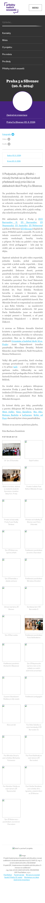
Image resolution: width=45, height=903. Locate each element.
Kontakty (6, 33)
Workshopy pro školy (31, 877)
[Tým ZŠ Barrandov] (11, 624)
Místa (5, 40)
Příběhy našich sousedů (13, 68)
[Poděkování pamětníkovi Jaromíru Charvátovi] (34, 539)
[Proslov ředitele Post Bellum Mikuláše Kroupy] (34, 475)
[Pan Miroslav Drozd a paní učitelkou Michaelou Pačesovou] (11, 744)
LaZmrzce (27, 415)
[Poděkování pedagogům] (34, 685)
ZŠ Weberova (35, 225)
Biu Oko (38, 411)
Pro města (7, 54)
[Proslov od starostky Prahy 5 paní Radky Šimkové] (11, 508)
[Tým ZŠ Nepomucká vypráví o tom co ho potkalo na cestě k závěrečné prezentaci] (34, 652)
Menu (35, 7)
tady (15, 366)
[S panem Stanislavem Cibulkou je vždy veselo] (11, 685)
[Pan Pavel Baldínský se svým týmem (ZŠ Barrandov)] (34, 744)
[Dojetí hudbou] (34, 449)
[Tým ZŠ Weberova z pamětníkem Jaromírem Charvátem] (11, 808)
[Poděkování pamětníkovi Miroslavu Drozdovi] (34, 567)
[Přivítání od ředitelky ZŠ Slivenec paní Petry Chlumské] (34, 508)
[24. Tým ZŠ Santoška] (11, 449)
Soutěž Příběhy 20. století (13, 877)
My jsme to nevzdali (33, 875)
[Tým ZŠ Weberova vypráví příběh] (11, 539)
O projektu (7, 47)
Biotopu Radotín (10, 415)
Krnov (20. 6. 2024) (14, 161)
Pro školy (6, 61)
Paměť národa (19, 875)
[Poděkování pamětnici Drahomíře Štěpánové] (11, 652)
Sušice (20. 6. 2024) (14, 155)
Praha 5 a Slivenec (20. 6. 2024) (20, 122)
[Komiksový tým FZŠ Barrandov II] (34, 596)
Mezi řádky (8, 411)
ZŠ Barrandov (29, 222)
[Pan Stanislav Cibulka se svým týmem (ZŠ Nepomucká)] (11, 775)
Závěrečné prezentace (16, 115)
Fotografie (6, 134)
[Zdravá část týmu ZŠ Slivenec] (11, 596)
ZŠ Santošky (21, 225)
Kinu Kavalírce (23, 411)
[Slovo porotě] (11, 714)
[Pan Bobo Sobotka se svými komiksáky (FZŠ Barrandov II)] (34, 714)
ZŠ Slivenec (26, 228)
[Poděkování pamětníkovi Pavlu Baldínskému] (34, 624)
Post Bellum (8, 875)
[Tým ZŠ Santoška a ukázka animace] (11, 567)
